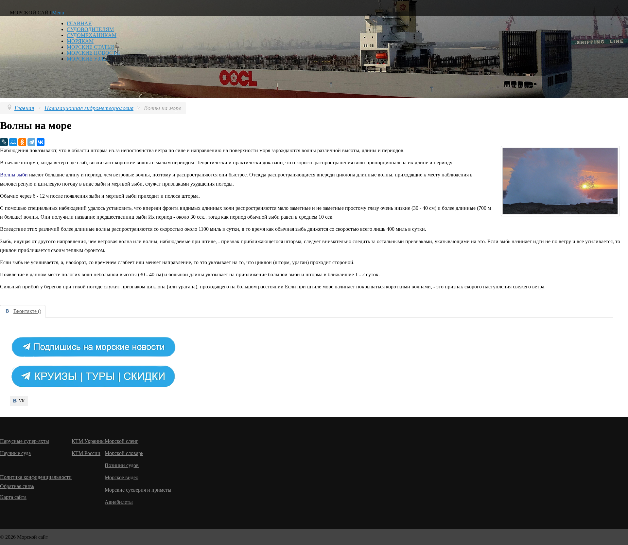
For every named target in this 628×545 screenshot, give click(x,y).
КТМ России (86, 453)
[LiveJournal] (4, 142)
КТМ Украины (88, 441)
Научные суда (15, 453)
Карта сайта (13, 497)
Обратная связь (17, 486)
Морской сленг (121, 441)
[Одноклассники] (22, 142)
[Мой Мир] (13, 142)
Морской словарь (124, 453)
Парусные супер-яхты (24, 441)
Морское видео (121, 477)
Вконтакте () (27, 311)
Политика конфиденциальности (36, 477)
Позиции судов (122, 465)
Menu (58, 12)
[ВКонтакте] (40, 142)
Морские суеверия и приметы (138, 490)
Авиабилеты (119, 502)
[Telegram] (31, 142)
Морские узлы (87, 59)
